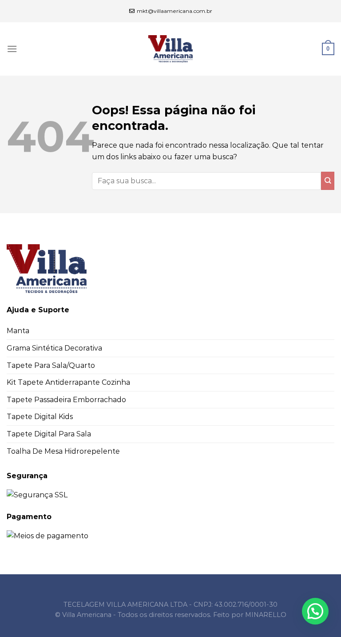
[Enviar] (327, 181)
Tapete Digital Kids (40, 416)
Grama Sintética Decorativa (54, 348)
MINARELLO (265, 615)
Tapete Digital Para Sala (49, 434)
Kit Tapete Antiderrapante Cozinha (68, 382)
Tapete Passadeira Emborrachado (66, 399)
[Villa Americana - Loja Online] (170, 49)
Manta (18, 331)
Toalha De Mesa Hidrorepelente (63, 451)
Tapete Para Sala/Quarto (51, 365)
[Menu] (12, 49)
